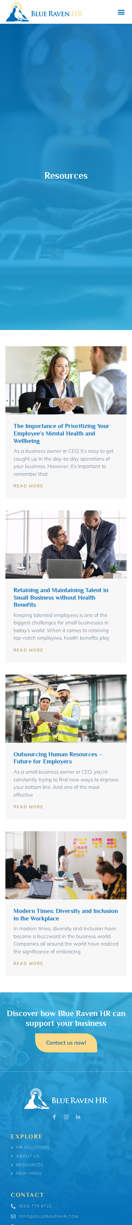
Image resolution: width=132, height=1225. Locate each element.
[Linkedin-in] (78, 1117)
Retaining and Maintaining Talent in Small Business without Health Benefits (61, 597)
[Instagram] (66, 1117)
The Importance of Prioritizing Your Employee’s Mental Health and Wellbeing (62, 433)
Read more (28, 485)
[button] (121, 12)
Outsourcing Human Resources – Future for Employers (58, 758)
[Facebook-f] (54, 1117)
